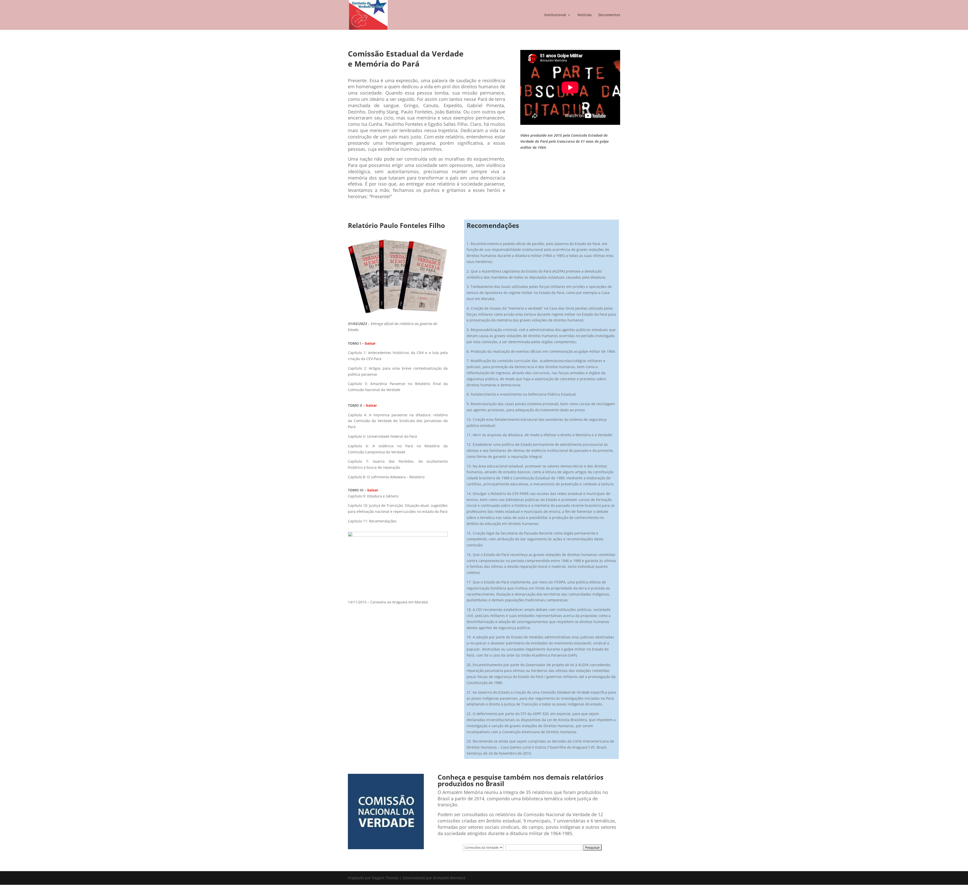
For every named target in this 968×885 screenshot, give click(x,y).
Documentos (609, 15)
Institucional (555, 15)
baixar (370, 343)
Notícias (585, 15)
